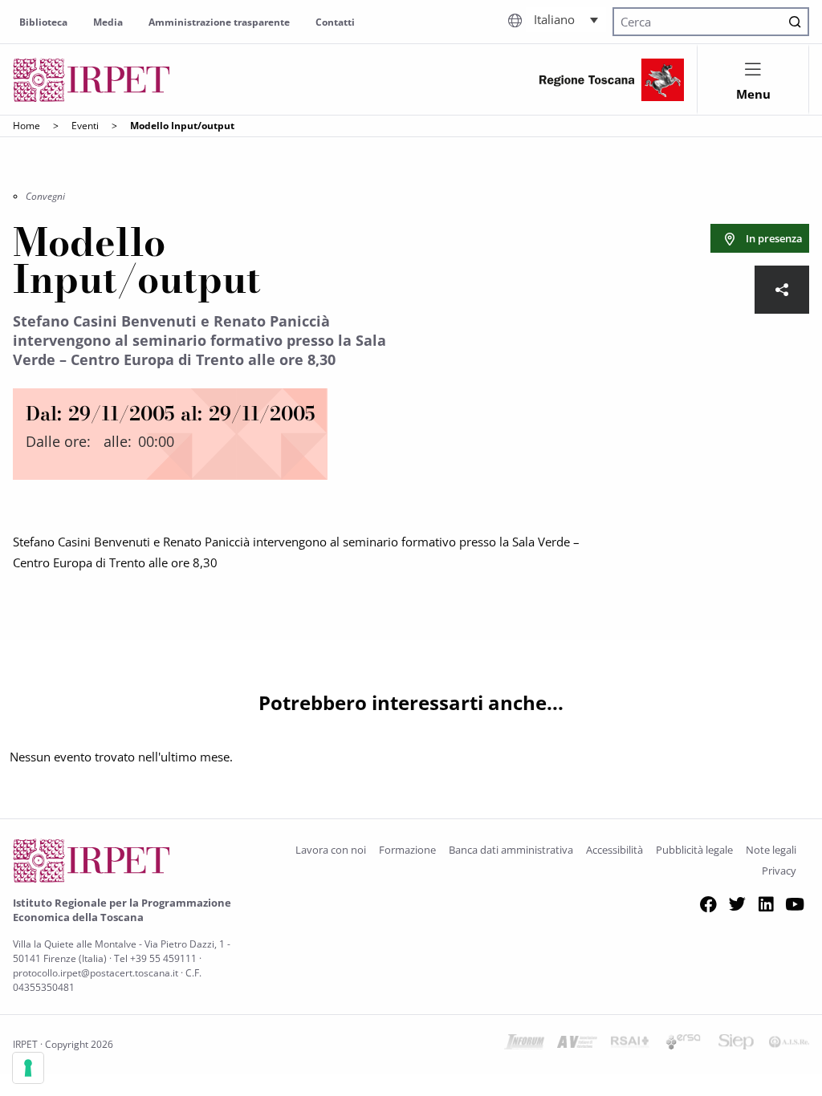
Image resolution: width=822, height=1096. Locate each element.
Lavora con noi (330, 849)
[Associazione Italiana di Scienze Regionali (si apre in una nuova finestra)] (789, 1045)
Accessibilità (614, 849)
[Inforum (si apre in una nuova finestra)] (524, 1045)
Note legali (771, 849)
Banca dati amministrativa (511, 849)
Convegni (45, 196)
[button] (566, 19)
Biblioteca (43, 22)
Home (26, 125)
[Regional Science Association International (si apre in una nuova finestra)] (630, 1045)
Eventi (85, 125)
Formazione (407, 849)
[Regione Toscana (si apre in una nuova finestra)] (611, 80)
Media (108, 22)
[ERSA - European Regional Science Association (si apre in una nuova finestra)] (683, 1045)
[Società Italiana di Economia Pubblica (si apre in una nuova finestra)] (736, 1045)
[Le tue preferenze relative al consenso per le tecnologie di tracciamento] (28, 1068)
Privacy (779, 870)
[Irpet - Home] (91, 80)
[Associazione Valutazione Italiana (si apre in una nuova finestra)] (577, 1045)
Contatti (335, 22)
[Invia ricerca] (795, 22)
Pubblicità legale (694, 849)
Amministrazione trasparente (219, 22)
